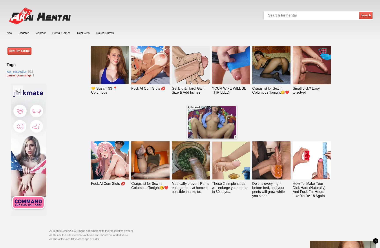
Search (366, 15)
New (9, 33)
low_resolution (17, 71)
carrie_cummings (19, 75)
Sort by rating (19, 50)
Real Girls (83, 33)
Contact (41, 33)
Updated (24, 33)
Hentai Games (61, 33)
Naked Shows (105, 33)
